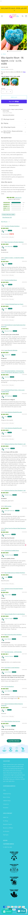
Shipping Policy (7, 793)
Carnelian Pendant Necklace (12, 226)
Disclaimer (5, 807)
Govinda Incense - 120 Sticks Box (13, 652)
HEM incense (8, 506)
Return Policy (6, 797)
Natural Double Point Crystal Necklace (15, 614)
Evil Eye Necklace (9, 686)
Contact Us (6, 804)
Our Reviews (6, 831)
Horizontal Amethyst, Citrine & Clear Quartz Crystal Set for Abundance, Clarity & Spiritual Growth (12, 372)
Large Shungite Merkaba (11, 350)
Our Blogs (5, 821)
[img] (14, 197)
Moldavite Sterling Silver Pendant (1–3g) (15, 444)
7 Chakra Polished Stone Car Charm (14, 304)
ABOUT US (5, 817)
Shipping (2, 69)
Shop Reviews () (7, 217)
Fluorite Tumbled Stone (11, 280)
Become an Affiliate (8, 828)
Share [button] (4, 54)
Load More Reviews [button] (14, 741)
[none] (5, 82)
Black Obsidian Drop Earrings (12, 721)
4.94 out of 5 (18, 197)
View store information (8, 115)
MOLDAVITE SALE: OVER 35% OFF (14, 8)
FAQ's (4, 790)
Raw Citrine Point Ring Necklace (13, 634)
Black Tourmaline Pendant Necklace (14, 242)
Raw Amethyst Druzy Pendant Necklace (15, 572)
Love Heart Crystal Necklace (12, 667)
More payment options (14, 105)
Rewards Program (7, 824)
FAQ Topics (5, 834)
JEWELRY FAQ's (7, 800)
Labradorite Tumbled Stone (12, 550)
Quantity (3, 88)
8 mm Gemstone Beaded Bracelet (13, 412)
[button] (2, 16)
